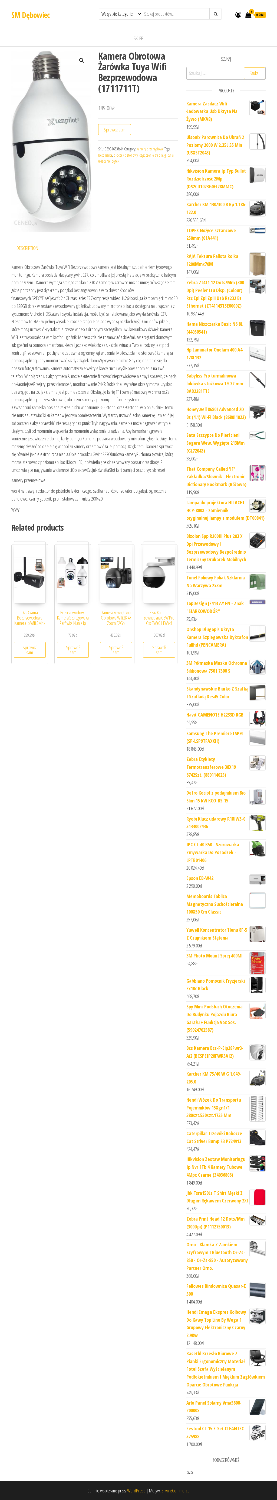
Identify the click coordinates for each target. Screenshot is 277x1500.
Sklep (138, 38)
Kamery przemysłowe (150, 148)
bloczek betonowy (126, 155)
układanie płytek (108, 161)
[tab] (31, 248)
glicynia (169, 155)
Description (27, 248)
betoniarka (105, 155)
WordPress (136, 1490)
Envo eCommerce (175, 1490)
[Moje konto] (238, 14)
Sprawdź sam (114, 129)
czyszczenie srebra (151, 155)
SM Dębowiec (30, 15)
